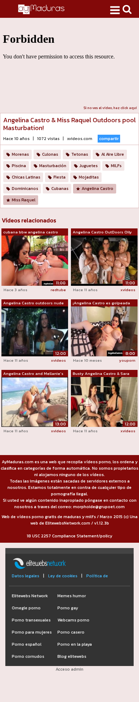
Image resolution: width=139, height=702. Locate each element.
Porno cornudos (28, 656)
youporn (127, 360)
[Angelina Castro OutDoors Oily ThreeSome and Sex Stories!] (104, 260)
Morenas (20, 154)
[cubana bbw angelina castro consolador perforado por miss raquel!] (34, 260)
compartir (109, 138)
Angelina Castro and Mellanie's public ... (33, 374)
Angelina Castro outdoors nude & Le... (33, 303)
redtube (58, 290)
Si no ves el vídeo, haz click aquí (110, 107)
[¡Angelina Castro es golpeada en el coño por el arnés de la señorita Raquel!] (104, 330)
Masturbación (52, 165)
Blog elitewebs (71, 656)
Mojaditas (89, 177)
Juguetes (88, 165)
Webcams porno (73, 620)
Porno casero (70, 632)
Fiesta (59, 177)
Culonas (50, 154)
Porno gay (67, 608)
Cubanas (59, 188)
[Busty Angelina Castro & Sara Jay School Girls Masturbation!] (104, 401)
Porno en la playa (74, 644)
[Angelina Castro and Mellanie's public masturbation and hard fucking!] (34, 401)
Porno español (26, 644)
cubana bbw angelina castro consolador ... (30, 232)
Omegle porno (26, 608)
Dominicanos (25, 188)
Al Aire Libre (112, 154)
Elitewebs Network (30, 596)
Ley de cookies (62, 576)
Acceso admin (69, 669)
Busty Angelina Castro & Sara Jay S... (101, 374)
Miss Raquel (23, 200)
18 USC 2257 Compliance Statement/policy (69, 536)
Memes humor (71, 596)
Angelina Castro (97, 188)
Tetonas (79, 154)
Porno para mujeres (32, 632)
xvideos (127, 290)
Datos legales (25, 576)
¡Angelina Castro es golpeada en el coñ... (101, 303)
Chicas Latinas (26, 177)
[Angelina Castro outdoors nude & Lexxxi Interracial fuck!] (34, 331)
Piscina (19, 165)
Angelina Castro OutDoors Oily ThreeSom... (102, 232)
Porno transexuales (31, 620)
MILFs (116, 165)
